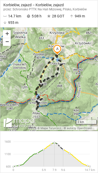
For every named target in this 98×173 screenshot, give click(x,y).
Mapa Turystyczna (52, 128)
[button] (7, 34)
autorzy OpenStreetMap (82, 128)
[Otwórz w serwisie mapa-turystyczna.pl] (18, 123)
